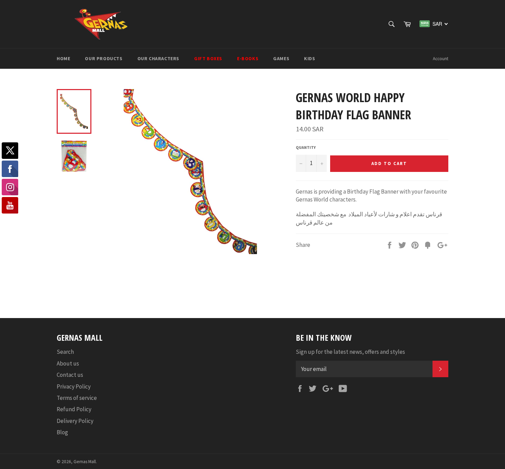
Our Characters (158, 58)
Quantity (306, 147)
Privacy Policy (74, 386)
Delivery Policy (75, 421)
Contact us (70, 375)
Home (63, 58)
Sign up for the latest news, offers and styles (350, 352)
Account (440, 59)
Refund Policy (74, 409)
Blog (62, 432)
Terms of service (77, 398)
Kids (309, 58)
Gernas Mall (85, 462)
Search (65, 352)
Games (281, 58)
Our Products (103, 58)
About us (68, 363)
